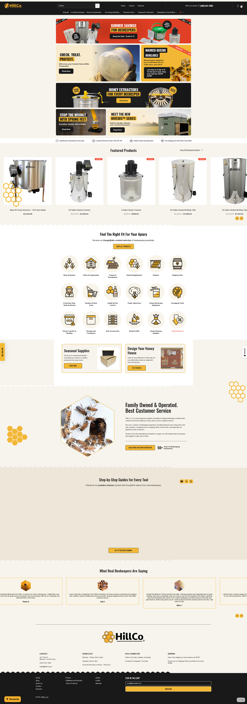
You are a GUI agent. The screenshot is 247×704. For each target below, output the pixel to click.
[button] (2, 352)
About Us (39, 683)
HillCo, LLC (44, 697)
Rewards (141, 6)
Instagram (136, 661)
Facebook (128, 661)
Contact (131, 6)
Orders (98, 678)
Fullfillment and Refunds (74, 681)
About (123, 6)
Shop (37, 681)
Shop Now (66, 71)
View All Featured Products (190, 150)
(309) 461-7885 (206, 6)
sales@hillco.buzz (46, 667)
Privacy (68, 678)
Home (38, 678)
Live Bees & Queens (78, 12)
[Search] (97, 6)
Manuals (98, 683)
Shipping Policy (183, 661)
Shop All (66, 12)
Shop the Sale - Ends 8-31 (123, 36)
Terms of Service (72, 683)
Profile (98, 681)
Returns (195, 661)
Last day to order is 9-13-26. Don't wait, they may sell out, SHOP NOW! (156, 73)
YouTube (145, 661)
